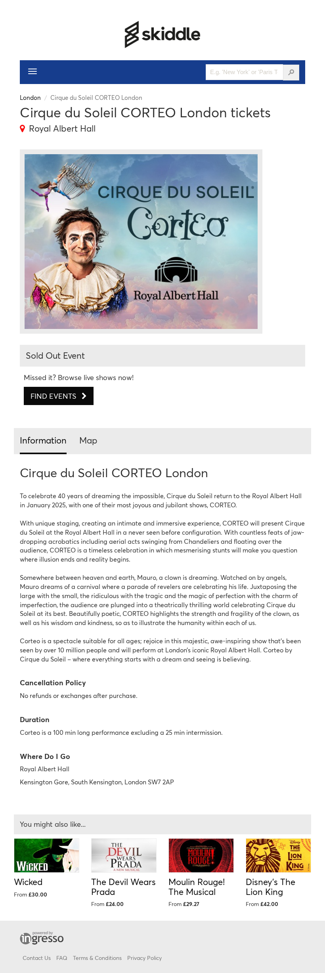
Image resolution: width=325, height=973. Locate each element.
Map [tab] (88, 440)
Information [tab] (43, 440)
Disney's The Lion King (270, 886)
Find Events (54, 396)
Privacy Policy (144, 958)
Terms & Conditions (97, 958)
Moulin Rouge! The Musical (196, 886)
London (30, 97)
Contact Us (37, 958)
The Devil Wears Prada (123, 886)
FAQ (61, 958)
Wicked (28, 881)
